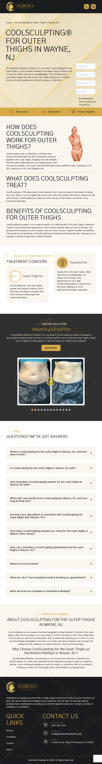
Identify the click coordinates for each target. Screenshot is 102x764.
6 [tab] (48, 410)
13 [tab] (70, 410)
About (9, 749)
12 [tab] (66, 410)
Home (9, 22)
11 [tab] (63, 410)
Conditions (11, 737)
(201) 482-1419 (58, 725)
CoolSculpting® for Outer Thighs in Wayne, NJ (37, 22)
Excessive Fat (78, 262)
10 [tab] (60, 410)
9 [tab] (57, 410)
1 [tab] (32, 410)
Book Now (51, 348)
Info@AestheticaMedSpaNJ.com (66, 734)
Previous (12, 382)
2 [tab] (35, 410)
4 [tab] (42, 410)
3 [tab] (38, 410)
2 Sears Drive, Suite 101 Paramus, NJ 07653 (72, 742)
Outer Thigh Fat (33, 276)
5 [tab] (45, 410)
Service (9, 730)
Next (90, 382)
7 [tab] (51, 410)
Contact (10, 743)
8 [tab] (54, 410)
